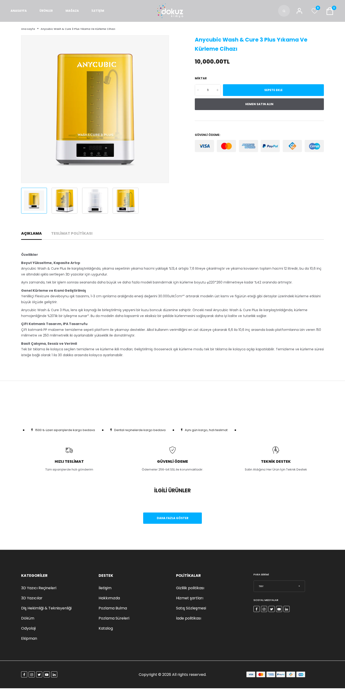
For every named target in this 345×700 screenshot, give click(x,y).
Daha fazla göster (172, 518)
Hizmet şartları (189, 598)
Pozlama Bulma (113, 608)
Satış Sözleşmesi (191, 608)
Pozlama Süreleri (114, 618)
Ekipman (29, 638)
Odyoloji (28, 628)
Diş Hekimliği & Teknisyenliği (46, 608)
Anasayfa (19, 11)
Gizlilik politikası (190, 588)
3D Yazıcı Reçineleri (38, 588)
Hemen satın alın (259, 104)
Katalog (106, 628)
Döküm (27, 618)
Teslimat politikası (71, 233)
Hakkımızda (109, 598)
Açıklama (31, 233)
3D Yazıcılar (31, 598)
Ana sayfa (28, 29)
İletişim (105, 588)
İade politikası (188, 618)
